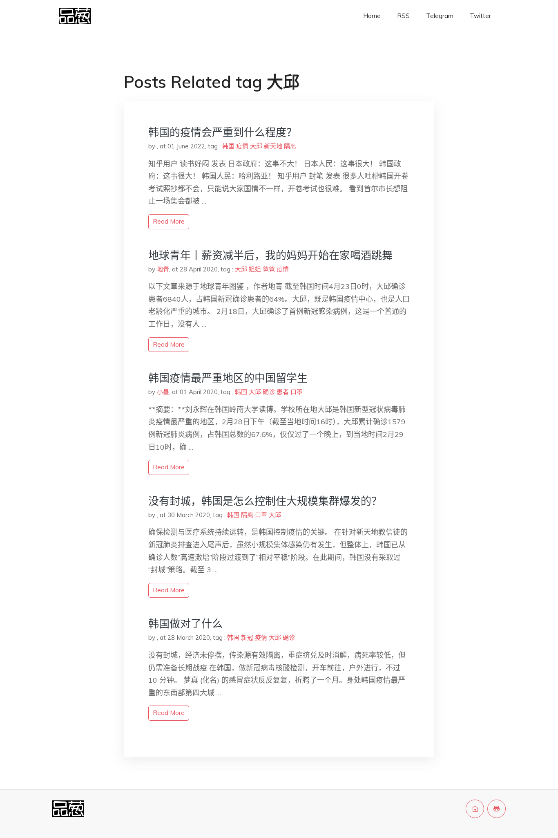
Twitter (480, 16)
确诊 (269, 392)
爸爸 (269, 269)
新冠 (247, 637)
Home (372, 16)
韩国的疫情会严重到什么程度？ (222, 132)
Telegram (439, 16)
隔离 (290, 146)
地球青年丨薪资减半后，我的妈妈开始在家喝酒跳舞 (270, 255)
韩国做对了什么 (185, 623)
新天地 (273, 146)
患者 (283, 392)
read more (169, 221)
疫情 (242, 146)
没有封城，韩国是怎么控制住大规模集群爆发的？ (265, 501)
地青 (163, 269)
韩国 (228, 146)
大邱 (256, 146)
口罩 (296, 392)
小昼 (163, 392)
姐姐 (255, 269)
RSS (403, 16)
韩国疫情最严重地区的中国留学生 (228, 378)
